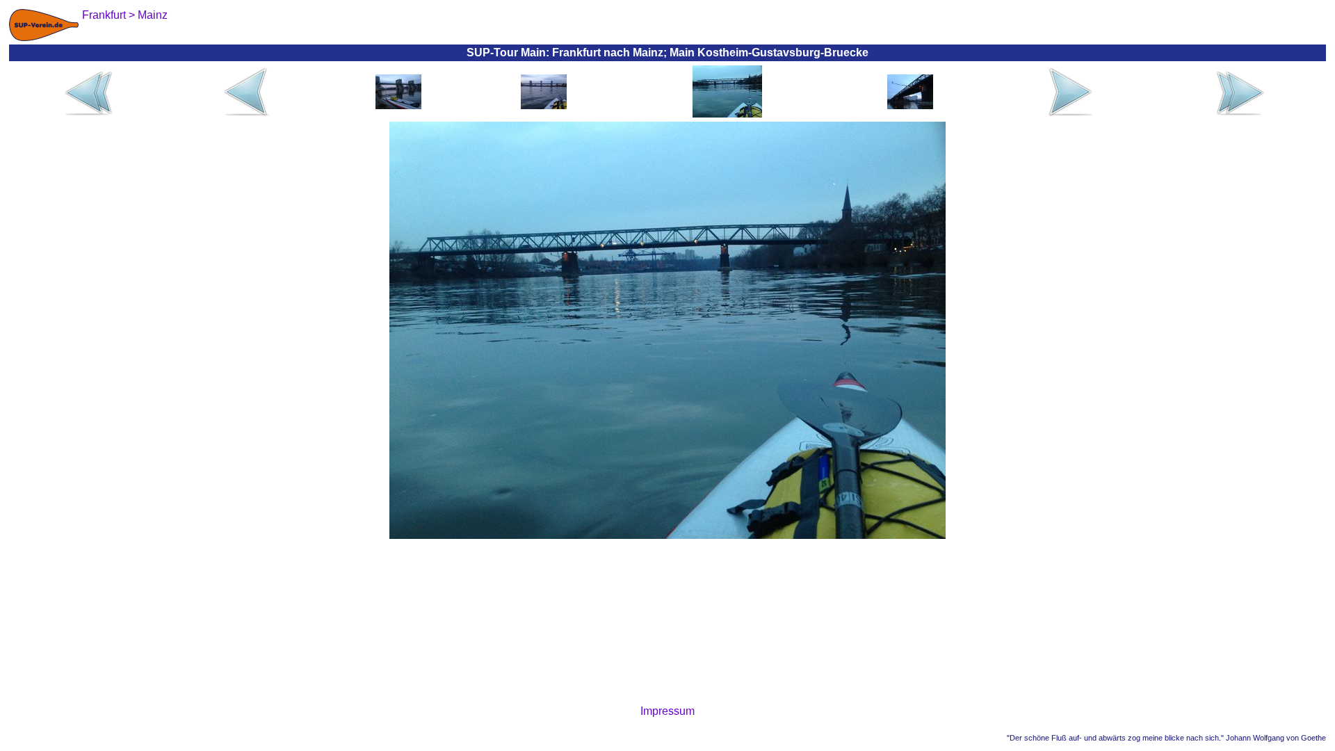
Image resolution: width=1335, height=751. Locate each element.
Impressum (667, 711)
